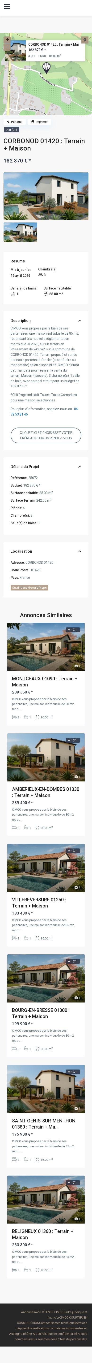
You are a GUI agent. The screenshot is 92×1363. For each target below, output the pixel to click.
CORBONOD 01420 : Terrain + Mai (53, 44)
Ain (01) (11, 129)
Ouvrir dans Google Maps (29, 587)
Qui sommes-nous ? (46, 1339)
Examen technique (62, 1323)
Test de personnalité (73, 1339)
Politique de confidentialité (59, 1333)
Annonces (28, 1312)
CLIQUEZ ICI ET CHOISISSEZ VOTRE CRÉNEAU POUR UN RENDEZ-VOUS (46, 435)
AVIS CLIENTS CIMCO (49, 1312)
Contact (44, 1323)
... (20, 709)
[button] (46, 68)
